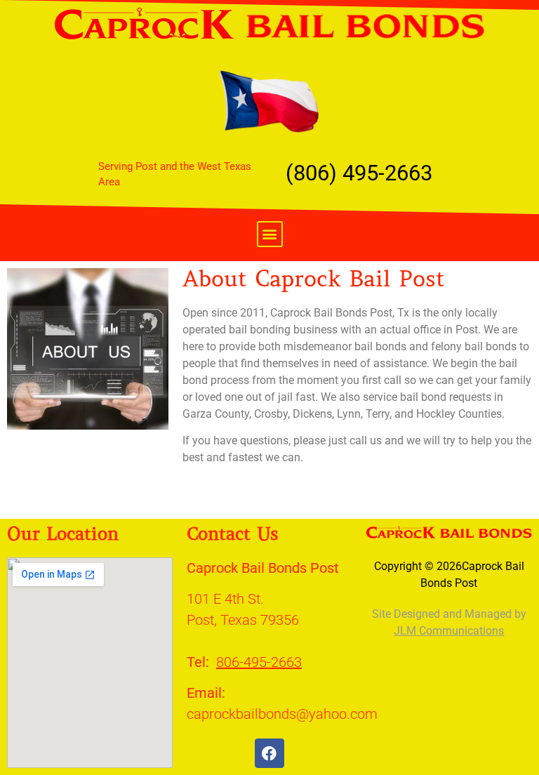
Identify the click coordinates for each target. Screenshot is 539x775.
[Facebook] (269, 753)
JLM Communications (449, 630)
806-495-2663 (259, 662)
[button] (270, 234)
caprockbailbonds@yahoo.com (282, 714)
